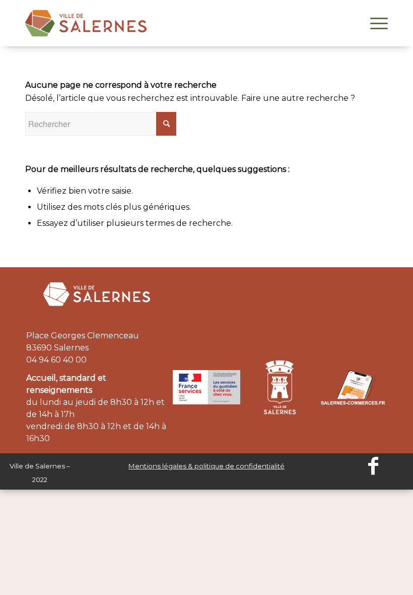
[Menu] (374, 23)
